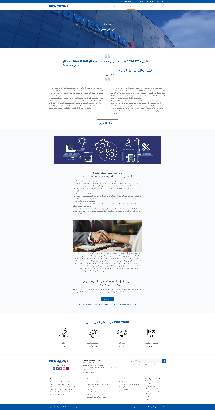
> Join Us (147, 394)
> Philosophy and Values (152, 389)
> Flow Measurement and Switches (59, 382)
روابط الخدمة (162, 407)
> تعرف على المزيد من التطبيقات (96, 397)
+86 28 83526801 (84, 304)
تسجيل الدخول (114, 1)
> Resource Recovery (92, 387)
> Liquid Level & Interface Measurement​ (61, 389)
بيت (110, 24)
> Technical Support (124, 389)
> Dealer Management (124, 392)
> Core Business (150, 386)
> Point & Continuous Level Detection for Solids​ (63, 387)
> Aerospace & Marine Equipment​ (96, 382)
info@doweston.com (129, 304)
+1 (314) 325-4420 (88, 362)
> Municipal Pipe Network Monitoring (97, 384)
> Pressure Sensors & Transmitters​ (59, 384)
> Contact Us (149, 396)
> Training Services (123, 387)
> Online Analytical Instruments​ (58, 394)
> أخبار (147, 399)
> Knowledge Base (123, 382)
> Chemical (89, 394)
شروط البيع (154, 407)
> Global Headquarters (152, 391)
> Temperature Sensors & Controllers (60, 392)
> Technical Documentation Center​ (128, 384)
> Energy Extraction (92, 392)
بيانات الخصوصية (136, 407)
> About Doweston (150, 384)
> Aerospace (89, 389)
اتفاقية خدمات (146, 407)
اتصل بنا (99, 74)
